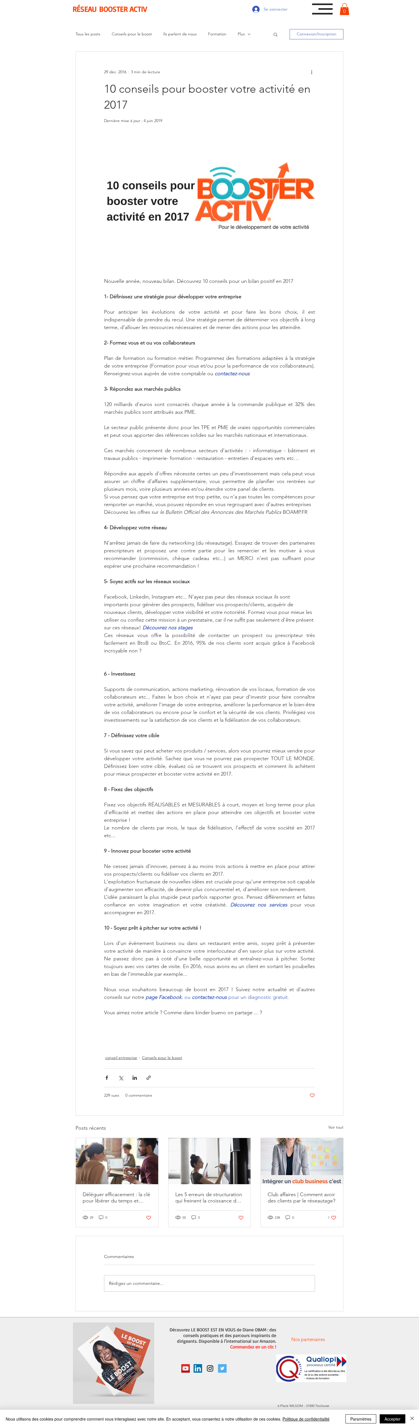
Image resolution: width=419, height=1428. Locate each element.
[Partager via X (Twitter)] (120, 1077)
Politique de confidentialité (305, 1419)
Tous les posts (88, 33)
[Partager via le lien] (148, 1077)
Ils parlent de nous (180, 33)
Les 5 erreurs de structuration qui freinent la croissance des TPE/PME (208, 1197)
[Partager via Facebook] (106, 1077)
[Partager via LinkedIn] (134, 1077)
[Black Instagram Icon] (210, 1368)
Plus (241, 33)
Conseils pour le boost (132, 33)
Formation (217, 33)
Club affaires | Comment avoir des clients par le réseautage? (301, 1197)
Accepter (392, 1419)
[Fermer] (412, 1418)
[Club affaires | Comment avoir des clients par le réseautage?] (302, 1161)
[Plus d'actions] (311, 72)
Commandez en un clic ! (253, 1347)
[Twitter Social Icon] (222, 1368)
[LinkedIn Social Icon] (198, 1368)
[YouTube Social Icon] (185, 1368)
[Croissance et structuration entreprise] (209, 1161)
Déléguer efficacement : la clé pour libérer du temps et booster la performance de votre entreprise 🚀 (116, 1197)
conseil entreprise (121, 1057)
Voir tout (335, 1127)
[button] (322, 9)
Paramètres (360, 1419)
